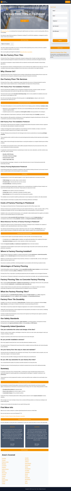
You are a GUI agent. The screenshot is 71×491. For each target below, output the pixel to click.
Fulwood (3, 476)
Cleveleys (3, 416)
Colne (26, 481)
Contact (67, 1)
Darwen (26, 466)
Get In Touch (60, 47)
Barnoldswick (27, 479)
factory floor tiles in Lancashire (26, 51)
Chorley (3, 483)
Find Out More (24, 174)
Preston (3, 478)
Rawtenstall (27, 477)
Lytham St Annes (5, 469)
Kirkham (3, 470)
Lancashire (22, 416)
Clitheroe (27, 461)
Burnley (26, 474)
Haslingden (27, 472)
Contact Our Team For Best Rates (24, 102)
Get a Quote (24, 20)
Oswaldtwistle (28, 468)
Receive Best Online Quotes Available (24, 233)
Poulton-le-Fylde (12, 416)
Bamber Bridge (5, 479)
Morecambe (4, 472)
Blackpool (18, 416)
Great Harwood (28, 463)
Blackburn (27, 459)
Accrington (27, 470)
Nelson (26, 475)
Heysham (4, 467)
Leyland (3, 481)
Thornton (7, 416)
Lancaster (4, 474)
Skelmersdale (27, 465)
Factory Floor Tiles (5, 31)
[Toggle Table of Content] (11, 44)
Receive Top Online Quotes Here (24, 382)
